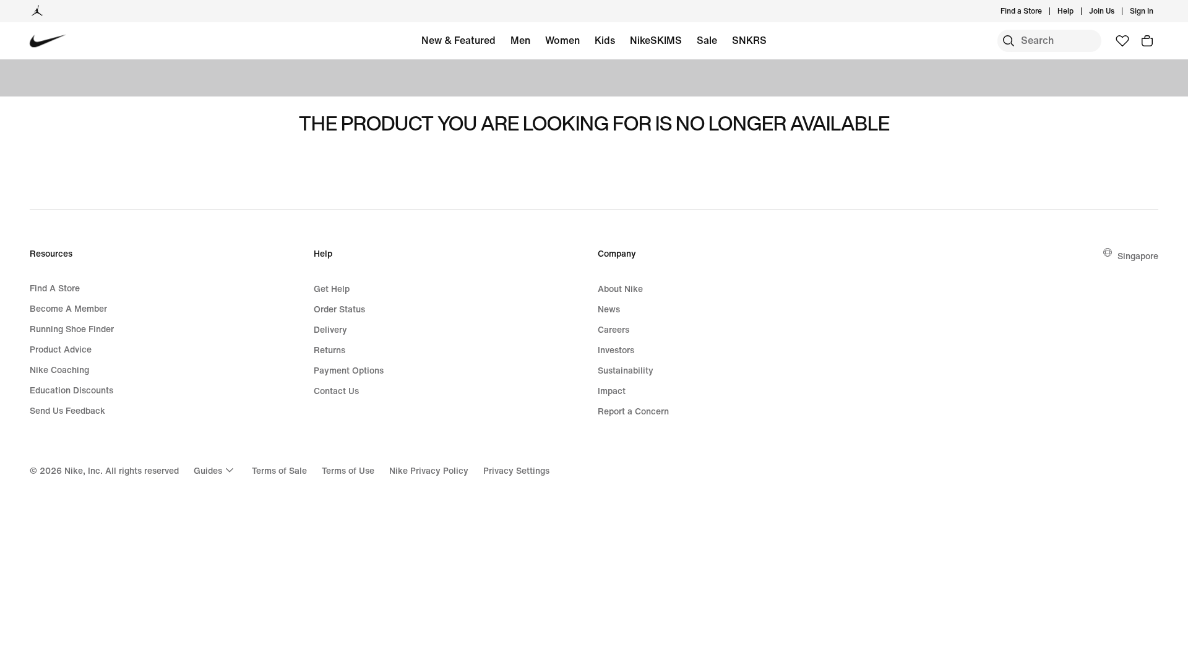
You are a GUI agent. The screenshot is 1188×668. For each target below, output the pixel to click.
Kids (605, 40)
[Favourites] (1122, 41)
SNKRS (749, 40)
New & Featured (458, 40)
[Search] (1008, 41)
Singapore (1137, 255)
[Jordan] (37, 11)
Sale (707, 40)
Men (520, 40)
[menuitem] (1077, 11)
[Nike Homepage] (48, 41)
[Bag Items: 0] (1147, 41)
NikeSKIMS (656, 40)
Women (562, 40)
